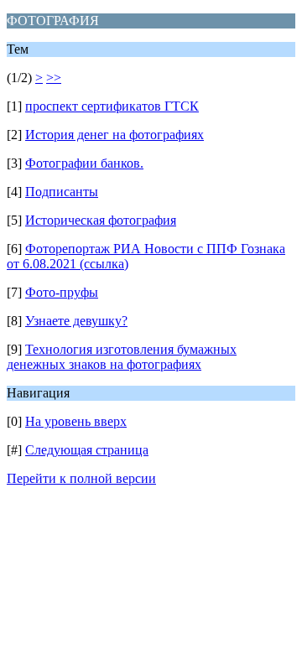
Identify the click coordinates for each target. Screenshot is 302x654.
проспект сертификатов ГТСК (112, 106)
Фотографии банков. (84, 163)
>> (53, 77)
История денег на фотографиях (114, 134)
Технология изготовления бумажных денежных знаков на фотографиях (122, 356)
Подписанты (61, 191)
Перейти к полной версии (81, 478)
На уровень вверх (76, 421)
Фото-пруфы (61, 292)
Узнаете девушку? (76, 321)
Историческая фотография (100, 220)
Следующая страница (86, 450)
